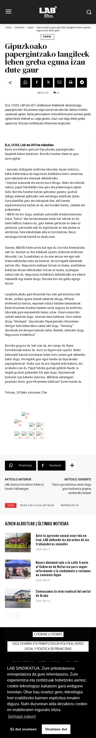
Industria (19, 27)
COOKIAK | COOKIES (48, 634)
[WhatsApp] (25, 83)
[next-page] (16, 616)
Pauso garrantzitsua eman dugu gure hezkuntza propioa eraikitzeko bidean (71, 489)
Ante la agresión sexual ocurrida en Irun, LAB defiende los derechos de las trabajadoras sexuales (62, 539)
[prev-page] (8, 616)
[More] (72, 466)
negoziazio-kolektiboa (37, 505)
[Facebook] (37, 83)
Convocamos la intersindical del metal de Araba (63, 593)
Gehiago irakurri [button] (22, 716)
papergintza (70, 505)
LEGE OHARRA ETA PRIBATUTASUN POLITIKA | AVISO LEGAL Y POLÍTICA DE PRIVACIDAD (48, 646)
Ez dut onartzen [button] (23, 729)
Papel (30, 27)
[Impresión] (71, 83)
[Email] (59, 83)
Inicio (9, 27)
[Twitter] (48, 83)
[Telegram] (82, 83)
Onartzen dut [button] (56, 729)
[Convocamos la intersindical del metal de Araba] (18, 598)
